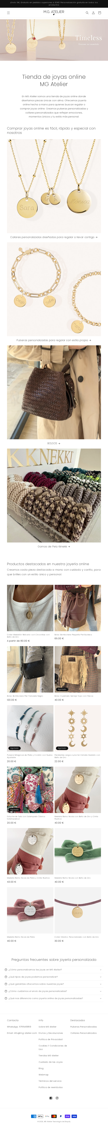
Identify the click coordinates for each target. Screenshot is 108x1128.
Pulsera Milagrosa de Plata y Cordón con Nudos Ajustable (30, 756)
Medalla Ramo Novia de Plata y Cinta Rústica (28, 878)
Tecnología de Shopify (61, 1122)
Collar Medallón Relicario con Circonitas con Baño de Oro (28, 636)
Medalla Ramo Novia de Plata (21, 937)
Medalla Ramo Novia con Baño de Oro (73, 878)
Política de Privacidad (50, 1039)
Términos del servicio (50, 1081)
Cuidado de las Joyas (51, 1062)
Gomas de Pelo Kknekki (52, 546)
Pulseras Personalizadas (83, 1026)
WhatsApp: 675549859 (19, 1026)
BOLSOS (52, 443)
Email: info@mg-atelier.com (22, 1033)
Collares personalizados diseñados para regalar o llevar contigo (52, 237)
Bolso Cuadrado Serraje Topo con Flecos (74, 696)
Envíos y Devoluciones (51, 1033)
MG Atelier (48, 1122)
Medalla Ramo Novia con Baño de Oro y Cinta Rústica (76, 817)
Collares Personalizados (83, 1033)
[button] (8, 13)
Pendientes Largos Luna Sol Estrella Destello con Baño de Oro (77, 756)
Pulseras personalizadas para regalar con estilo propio (52, 340)
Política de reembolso (51, 1087)
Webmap (44, 1074)
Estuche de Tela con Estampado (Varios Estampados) (26, 817)
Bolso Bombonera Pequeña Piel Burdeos (73, 635)
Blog (41, 1068)
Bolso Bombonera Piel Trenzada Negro (25, 696)
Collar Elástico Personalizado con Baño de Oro (77, 937)
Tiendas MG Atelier (49, 1055)
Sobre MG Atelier (48, 1026)
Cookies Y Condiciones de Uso (53, 1047)
